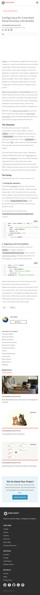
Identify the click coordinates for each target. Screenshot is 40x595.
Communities (6, 356)
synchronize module (9, 256)
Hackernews (11, 30)
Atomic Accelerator (7, 337)
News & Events (6, 359)
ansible (12, 307)
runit (31, 73)
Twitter (3, 30)
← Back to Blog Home (9, 11)
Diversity (6, 535)
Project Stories (6, 362)
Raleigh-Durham (8, 564)
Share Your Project (20, 497)
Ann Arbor (6, 554)
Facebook (6, 30)
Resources (6, 539)
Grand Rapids (7, 561)
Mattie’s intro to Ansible (10, 92)
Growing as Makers (7, 334)
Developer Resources (10, 545)
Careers (5, 532)
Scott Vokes (14, 317)
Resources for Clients (8, 345)
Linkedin (8, 30)
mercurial (29, 155)
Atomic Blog (7, 542)
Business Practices (8, 339)
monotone (13, 158)
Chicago (5, 558)
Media (5, 577)
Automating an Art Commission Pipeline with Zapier (19, 466)
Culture (4, 351)
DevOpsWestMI (25, 92)
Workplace (5, 364)
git (10, 106)
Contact (5, 573)
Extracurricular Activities (11, 25)
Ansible (4, 61)
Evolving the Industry (8, 348)
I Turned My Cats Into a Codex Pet (13, 434)
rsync (8, 259)
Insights (5, 529)
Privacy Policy (7, 580)
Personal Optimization (9, 353)
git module (13, 186)
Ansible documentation (20, 111)
